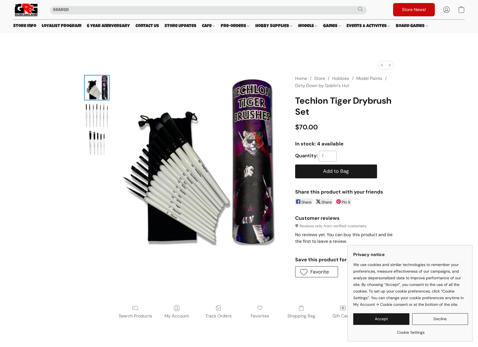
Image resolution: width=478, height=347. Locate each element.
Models (306, 26)
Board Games (410, 26)
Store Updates (180, 26)
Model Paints (369, 78)
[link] (410, 330)
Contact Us (147, 26)
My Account (177, 316)
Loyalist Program (61, 26)
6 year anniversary (108, 26)
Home (301, 78)
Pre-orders (234, 26)
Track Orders (218, 316)
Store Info (24, 26)
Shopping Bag (301, 316)
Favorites (260, 316)
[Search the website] (360, 9)
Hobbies (340, 78)
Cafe (207, 26)
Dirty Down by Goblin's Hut (322, 85)
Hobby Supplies (272, 26)
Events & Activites (367, 26)
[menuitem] (382, 65)
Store (319, 78)
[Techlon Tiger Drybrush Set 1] (97, 115)
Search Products (135, 316)
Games (330, 26)
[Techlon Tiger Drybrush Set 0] (97, 87)
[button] (26, 10)
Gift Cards (342, 316)
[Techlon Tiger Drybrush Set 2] (97, 143)
